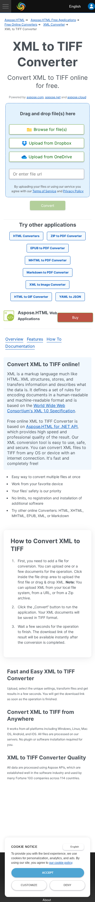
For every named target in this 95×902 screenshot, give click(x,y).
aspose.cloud (76, 97)
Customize (29, 885)
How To (54, 339)
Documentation (20, 346)
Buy (75, 317)
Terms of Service (44, 191)
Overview (14, 339)
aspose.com (35, 97)
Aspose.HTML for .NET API (52, 426)
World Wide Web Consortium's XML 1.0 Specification (41, 408)
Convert (47, 205)
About (47, 900)
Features (35, 339)
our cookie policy (60, 863)
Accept (47, 872)
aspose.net (53, 97)
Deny (67, 885)
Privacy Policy (73, 191)
